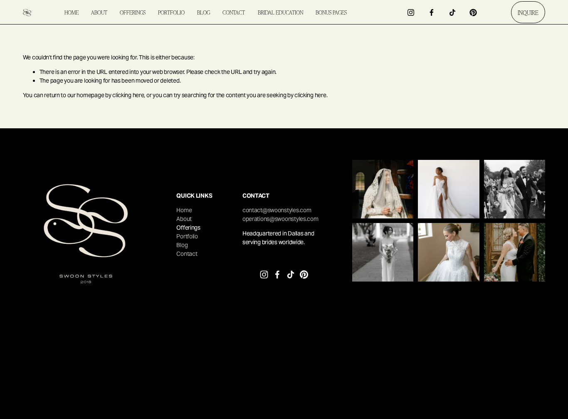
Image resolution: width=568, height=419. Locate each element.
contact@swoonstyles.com (276, 210)
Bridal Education (280, 12)
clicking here (128, 95)
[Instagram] (411, 12)
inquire (528, 12)
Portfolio (171, 12)
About (99, 12)
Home (71, 12)
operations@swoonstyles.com (280, 219)
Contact (233, 12)
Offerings (133, 12)
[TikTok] (452, 12)
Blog (203, 12)
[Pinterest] (473, 12)
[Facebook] (431, 12)
